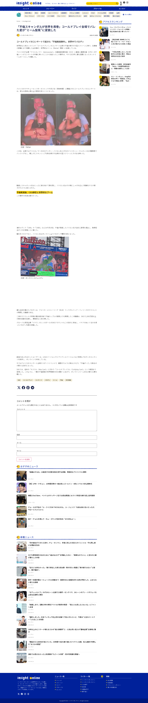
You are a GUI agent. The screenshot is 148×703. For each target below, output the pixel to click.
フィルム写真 (102, 13)
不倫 (61, 380)
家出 (36, 13)
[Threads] (121, 5)
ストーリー (50, 9)
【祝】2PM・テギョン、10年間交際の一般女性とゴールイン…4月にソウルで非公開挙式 (60, 484)
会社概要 (110, 680)
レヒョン (85, 13)
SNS (19, 380)
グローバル (98, 9)
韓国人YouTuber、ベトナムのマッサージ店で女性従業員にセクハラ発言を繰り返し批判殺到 (61, 495)
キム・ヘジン (61, 16)
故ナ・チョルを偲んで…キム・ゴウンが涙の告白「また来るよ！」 (52, 519)
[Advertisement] (57, 73)
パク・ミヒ (40, 16)
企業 (118, 13)
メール (19, 442)
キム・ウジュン (29, 16)
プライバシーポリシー (114, 685)
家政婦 (111, 13)
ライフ (74, 9)
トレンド (26, 9)
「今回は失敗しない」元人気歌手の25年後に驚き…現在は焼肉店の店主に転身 (121, 54)
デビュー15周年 (74, 13)
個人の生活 (116, 16)
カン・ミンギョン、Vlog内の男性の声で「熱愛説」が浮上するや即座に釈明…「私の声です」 (121, 79)
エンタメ (122, 9)
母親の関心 (28, 13)
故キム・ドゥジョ (95, 16)
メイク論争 (51, 16)
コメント (21, 409)
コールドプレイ (27, 380)
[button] (19, 387)
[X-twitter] (121, 3)
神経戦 (43, 13)
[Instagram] (127, 3)
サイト (19, 451)
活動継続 (63, 13)
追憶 (85, 16)
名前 (18, 434)
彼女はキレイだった (75, 16)
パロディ (47, 380)
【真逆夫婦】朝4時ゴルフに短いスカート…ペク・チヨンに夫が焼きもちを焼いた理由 (121, 41)
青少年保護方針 (112, 687)
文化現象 (68, 380)
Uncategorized (26, 21)
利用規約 (110, 683)
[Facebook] (124, 3)
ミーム (55, 380)
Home (18, 21)
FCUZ (92, 13)
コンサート (38, 380)
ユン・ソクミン (53, 13)
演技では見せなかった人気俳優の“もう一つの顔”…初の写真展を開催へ (54, 654)
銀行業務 (106, 16)
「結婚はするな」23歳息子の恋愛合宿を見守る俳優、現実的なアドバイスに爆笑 (57, 472)
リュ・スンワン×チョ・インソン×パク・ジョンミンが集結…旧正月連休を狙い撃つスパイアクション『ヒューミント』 (120, 30)
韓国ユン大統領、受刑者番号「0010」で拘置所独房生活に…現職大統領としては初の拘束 (121, 67)
